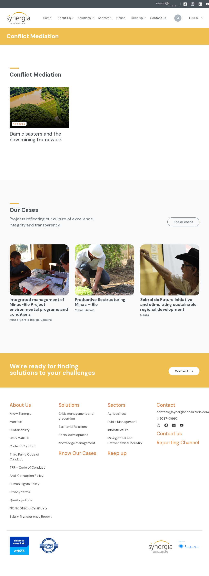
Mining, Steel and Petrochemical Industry (125, 440)
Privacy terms (20, 492)
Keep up (117, 453)
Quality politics (21, 500)
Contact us (184, 371)
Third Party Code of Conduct (24, 456)
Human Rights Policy (24, 484)
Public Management (122, 422)
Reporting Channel (178, 442)
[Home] (18, 18)
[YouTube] (181, 425)
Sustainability (20, 430)
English (194, 18)
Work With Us (20, 438)
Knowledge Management (77, 443)
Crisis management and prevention (76, 416)
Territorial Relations (73, 426)
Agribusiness (117, 413)
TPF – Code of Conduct (27, 467)
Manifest (16, 422)
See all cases (183, 222)
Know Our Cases (77, 453)
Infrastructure (118, 430)
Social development (73, 435)
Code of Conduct (23, 446)
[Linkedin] (200, 4)
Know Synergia (20, 413)
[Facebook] (185, 4)
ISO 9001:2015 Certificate (29, 508)
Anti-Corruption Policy (26, 476)
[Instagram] (193, 4)
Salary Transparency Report (31, 516)
